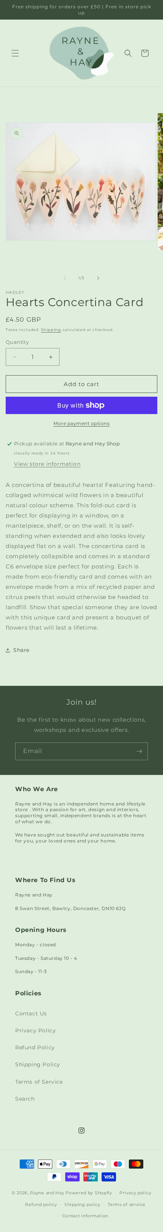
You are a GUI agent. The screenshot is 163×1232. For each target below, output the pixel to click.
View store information (47, 463)
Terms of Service (39, 1081)
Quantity (17, 342)
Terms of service (126, 1204)
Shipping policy (82, 1204)
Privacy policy (135, 1192)
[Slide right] (98, 278)
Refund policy (41, 1204)
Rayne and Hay (47, 1192)
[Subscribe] (139, 751)
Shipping (51, 329)
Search (25, 1098)
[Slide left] (64, 278)
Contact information (85, 1215)
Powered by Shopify (89, 1192)
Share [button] (21, 650)
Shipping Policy (37, 1064)
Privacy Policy (35, 1030)
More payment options (81, 423)
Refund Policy (35, 1047)
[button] (15, 53)
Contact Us (31, 1013)
